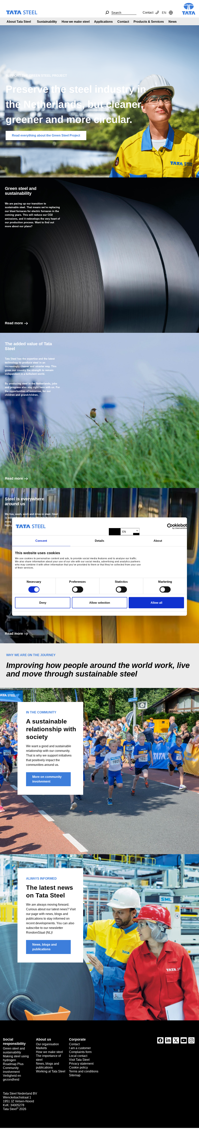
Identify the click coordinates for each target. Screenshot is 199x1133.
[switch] (77, 589)
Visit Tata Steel (79, 1059)
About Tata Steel (19, 21)
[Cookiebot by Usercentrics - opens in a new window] (170, 526)
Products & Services (149, 21)
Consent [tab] (41, 540)
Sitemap (74, 1075)
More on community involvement (47, 779)
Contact (148, 12)
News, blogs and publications (44, 947)
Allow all (156, 602)
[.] (107, 12)
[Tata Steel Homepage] (188, 8)
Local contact (78, 1055)
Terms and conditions (83, 1071)
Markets (41, 1048)
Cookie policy (78, 1067)
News (172, 21)
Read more (14, 323)
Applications (103, 21)
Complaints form (80, 1052)
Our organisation (47, 1044)
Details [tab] (99, 540)
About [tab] (158, 540)
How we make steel (76, 21)
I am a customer (80, 1048)
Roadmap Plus (13, 1064)
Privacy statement (81, 1063)
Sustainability (47, 21)
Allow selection (99, 602)
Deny (42, 602)
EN (124, 531)
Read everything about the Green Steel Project (46, 135)
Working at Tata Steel (50, 1071)
